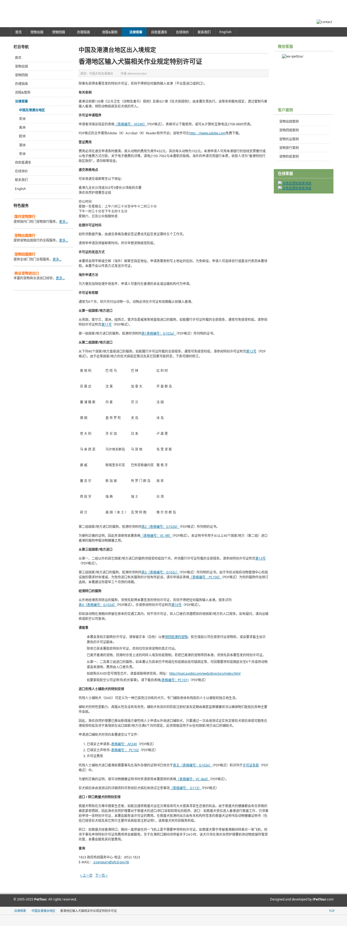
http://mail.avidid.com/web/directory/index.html (204, 673)
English (20, 188)
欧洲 (22, 136)
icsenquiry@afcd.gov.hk (111, 862)
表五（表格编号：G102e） (192, 765)
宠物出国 (21, 66)
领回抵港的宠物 (176, 637)
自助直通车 (23, 162)
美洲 (22, 127)
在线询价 (21, 171)
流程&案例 (22, 92)
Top (332, 911)
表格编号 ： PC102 (125, 750)
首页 (18, 57)
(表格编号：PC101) (174, 680)
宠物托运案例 (289, 139)
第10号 (176, 604)
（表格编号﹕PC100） (205, 577)
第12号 (251, 351)
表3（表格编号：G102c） (160, 572)
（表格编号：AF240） (130, 124)
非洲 (22, 153)
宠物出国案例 (289, 121)
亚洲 (22, 118)
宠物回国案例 (289, 130)
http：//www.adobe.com (207, 133)
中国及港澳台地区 (32, 110)
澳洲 (22, 145)
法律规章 (21, 101)
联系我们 (21, 179)
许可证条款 (251, 765)
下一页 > (101, 875)
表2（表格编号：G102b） (160, 526)
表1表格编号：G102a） (159, 333)
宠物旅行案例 (289, 147)
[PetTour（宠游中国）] (45, 13)
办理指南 (21, 83)
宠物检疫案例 (289, 156)
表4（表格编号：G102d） (98, 604)
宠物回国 (21, 75)
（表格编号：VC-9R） (156, 535)
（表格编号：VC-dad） (193, 779)
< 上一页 (86, 875)
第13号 (260, 558)
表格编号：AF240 (124, 744)
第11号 (106, 324)
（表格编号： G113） (185, 788)
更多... (63, 221)
